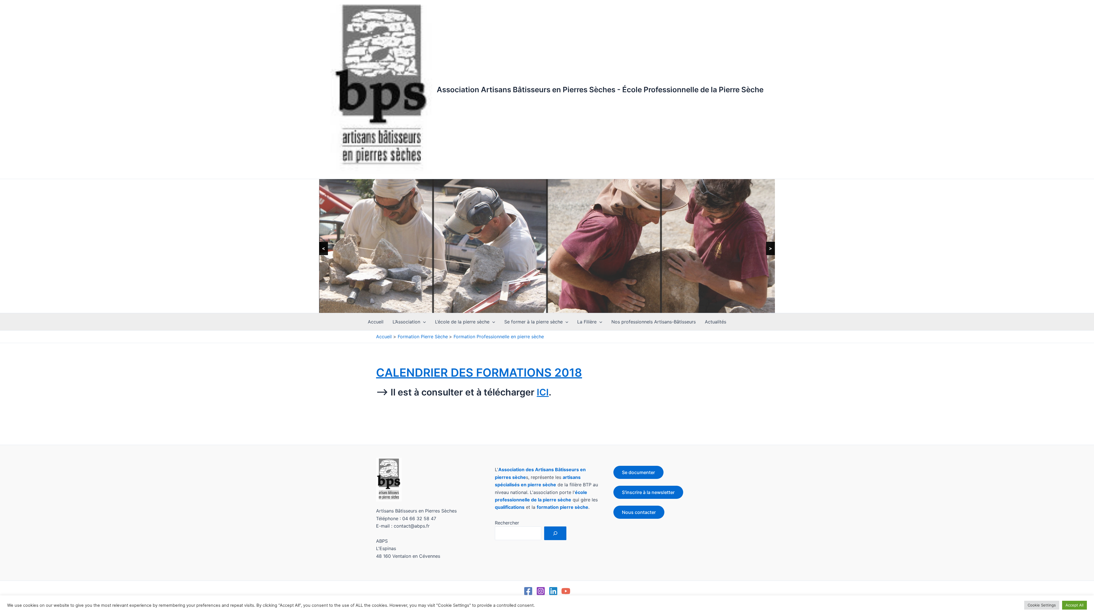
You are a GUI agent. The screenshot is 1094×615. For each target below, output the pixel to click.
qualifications (509, 507)
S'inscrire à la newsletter (648, 492)
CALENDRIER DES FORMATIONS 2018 (479, 373)
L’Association (406, 322)
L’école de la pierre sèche (462, 322)
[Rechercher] (555, 533)
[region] (547, 246)
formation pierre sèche (562, 507)
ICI (543, 392)
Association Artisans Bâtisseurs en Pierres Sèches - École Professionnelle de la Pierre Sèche (600, 89)
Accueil (375, 322)
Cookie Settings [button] (1042, 605)
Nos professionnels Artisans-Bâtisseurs (653, 322)
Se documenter (638, 472)
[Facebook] (528, 591)
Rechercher (507, 523)
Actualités (715, 322)
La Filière (587, 322)
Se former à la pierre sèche (533, 322)
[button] (423, 321)
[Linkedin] (553, 591)
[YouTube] (565, 591)
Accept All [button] (1074, 605)
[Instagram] (540, 591)
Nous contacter (639, 512)
